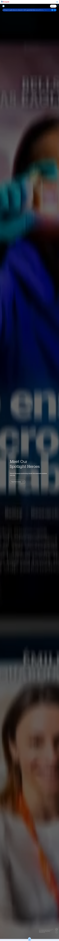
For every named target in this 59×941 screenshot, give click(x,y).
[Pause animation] (52, 10)
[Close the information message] (55, 10)
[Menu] (57, 2)
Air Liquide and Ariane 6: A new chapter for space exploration (45, 931)
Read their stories (16, 482)
